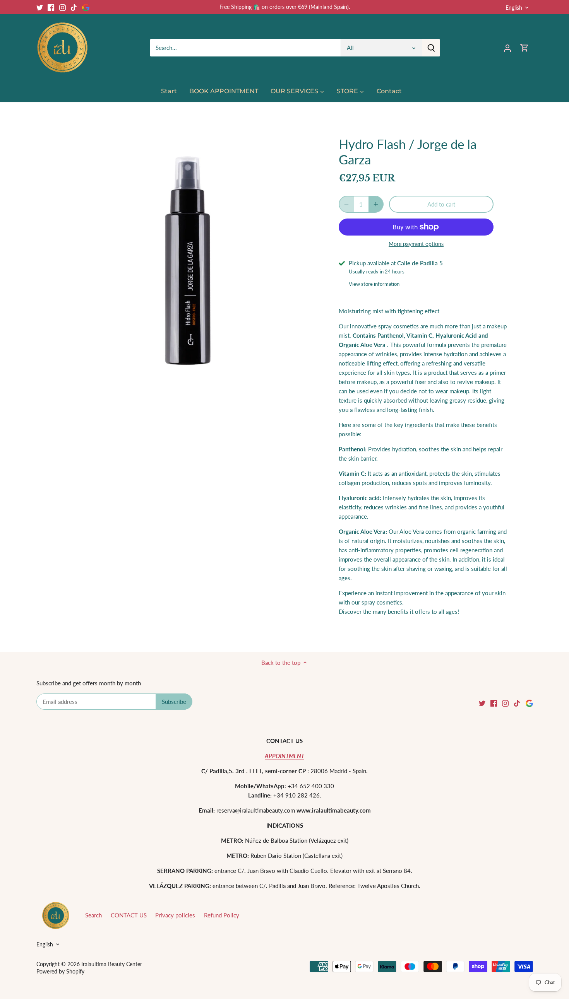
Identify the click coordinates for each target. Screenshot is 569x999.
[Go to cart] (524, 47)
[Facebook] (51, 7)
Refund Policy (221, 915)
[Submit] (431, 47)
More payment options (416, 244)
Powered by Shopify (60, 971)
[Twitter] (39, 7)
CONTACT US (129, 915)
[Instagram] (62, 7)
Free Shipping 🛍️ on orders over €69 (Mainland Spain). (284, 6)
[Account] (507, 47)
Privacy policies (175, 915)
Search (93, 915)
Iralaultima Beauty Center (111, 964)
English (514, 7)
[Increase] (375, 204)
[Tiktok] (73, 7)
